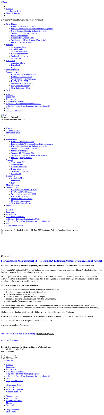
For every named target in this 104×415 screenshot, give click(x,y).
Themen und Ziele (18, 47)
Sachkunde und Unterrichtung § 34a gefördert (29, 40)
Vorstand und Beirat (19, 51)
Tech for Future (12, 405)
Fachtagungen (11, 398)
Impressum (10, 97)
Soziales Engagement (19, 56)
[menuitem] (54, 6)
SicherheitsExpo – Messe (21, 88)
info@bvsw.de (7, 360)
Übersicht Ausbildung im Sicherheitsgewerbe (29, 31)
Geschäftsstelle (17, 49)
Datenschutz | (11, 99)
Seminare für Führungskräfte (22, 38)
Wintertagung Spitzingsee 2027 (23, 79)
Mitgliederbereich (13, 13)
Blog (13, 67)
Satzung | (9, 108)
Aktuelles (10, 387)
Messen (9, 403)
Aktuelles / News (18, 63)
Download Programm (45, 334)
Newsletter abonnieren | (15, 101)
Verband (9, 45)
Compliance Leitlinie (14, 110)
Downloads (15, 65)
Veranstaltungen (12, 72)
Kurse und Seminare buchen (22, 26)
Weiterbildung (11, 24)
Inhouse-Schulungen (19, 35)
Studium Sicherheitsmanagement (24, 33)
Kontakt (9, 9)
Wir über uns (16, 58)
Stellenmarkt (11, 90)
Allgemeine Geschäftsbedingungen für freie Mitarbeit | (28, 106)
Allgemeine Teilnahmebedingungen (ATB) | (23, 104)
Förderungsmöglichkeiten (21, 42)
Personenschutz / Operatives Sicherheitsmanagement (32, 29)
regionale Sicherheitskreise (21, 83)
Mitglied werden (12, 70)
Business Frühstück (14, 401)
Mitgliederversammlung (20, 86)
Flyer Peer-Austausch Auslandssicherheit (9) (19, 334)
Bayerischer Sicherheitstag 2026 (24, 74)
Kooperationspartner (19, 54)
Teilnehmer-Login (14, 11)
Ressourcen (10, 61)
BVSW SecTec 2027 (19, 81)
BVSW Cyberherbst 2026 (21, 76)
